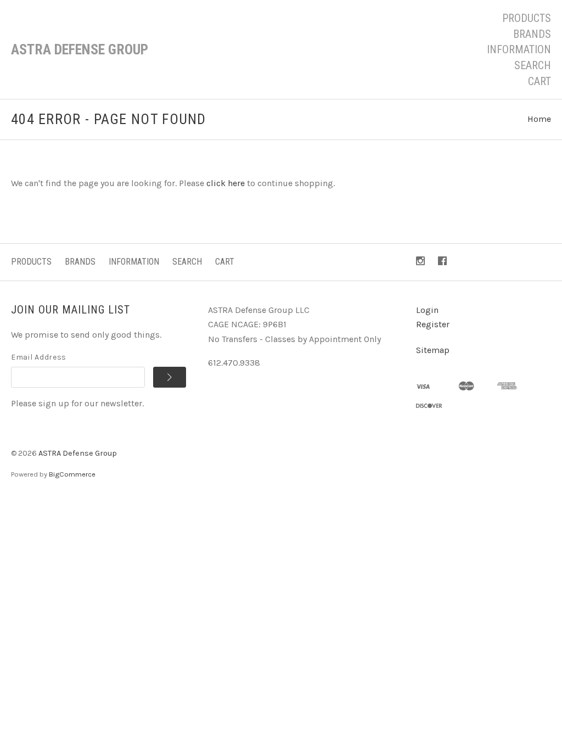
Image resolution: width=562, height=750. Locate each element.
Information (519, 49)
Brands (532, 34)
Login (427, 310)
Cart (539, 81)
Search (532, 65)
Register (432, 324)
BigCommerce (72, 474)
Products (526, 18)
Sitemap (432, 350)
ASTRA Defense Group (77, 453)
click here (225, 183)
